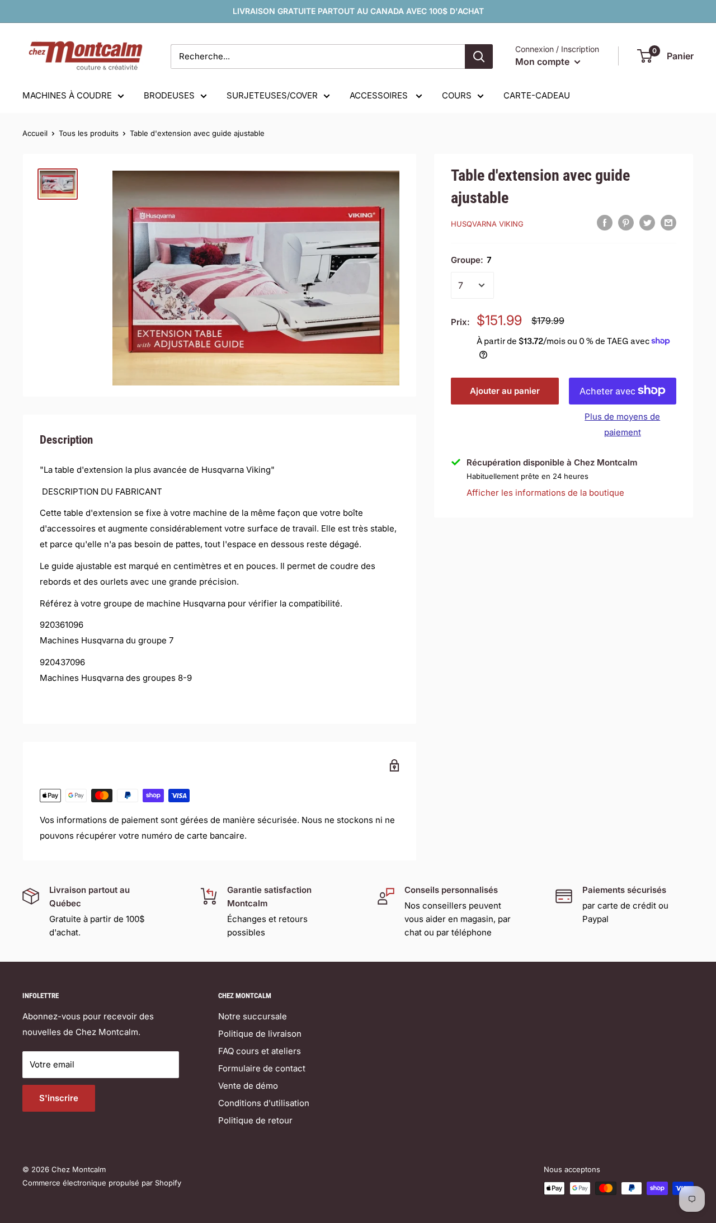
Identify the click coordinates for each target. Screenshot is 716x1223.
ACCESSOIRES (380, 95)
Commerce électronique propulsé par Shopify (101, 1182)
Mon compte (543, 61)
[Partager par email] (668, 222)
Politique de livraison (260, 1033)
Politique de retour (255, 1120)
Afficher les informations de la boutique (545, 492)
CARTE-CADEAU (536, 95)
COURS (457, 95)
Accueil (35, 133)
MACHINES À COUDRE (67, 95)
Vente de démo (248, 1085)
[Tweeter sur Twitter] (647, 222)
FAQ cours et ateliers (259, 1051)
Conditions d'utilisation (263, 1103)
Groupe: (471, 260)
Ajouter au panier (505, 390)
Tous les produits (89, 133)
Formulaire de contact (261, 1068)
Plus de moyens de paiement (622, 424)
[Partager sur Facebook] (605, 222)
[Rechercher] (479, 56)
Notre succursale (252, 1016)
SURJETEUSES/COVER (272, 95)
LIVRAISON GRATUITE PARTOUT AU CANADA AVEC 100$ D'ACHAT (358, 11)
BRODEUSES (169, 95)
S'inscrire (58, 1098)
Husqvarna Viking (487, 223)
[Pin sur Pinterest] (626, 222)
